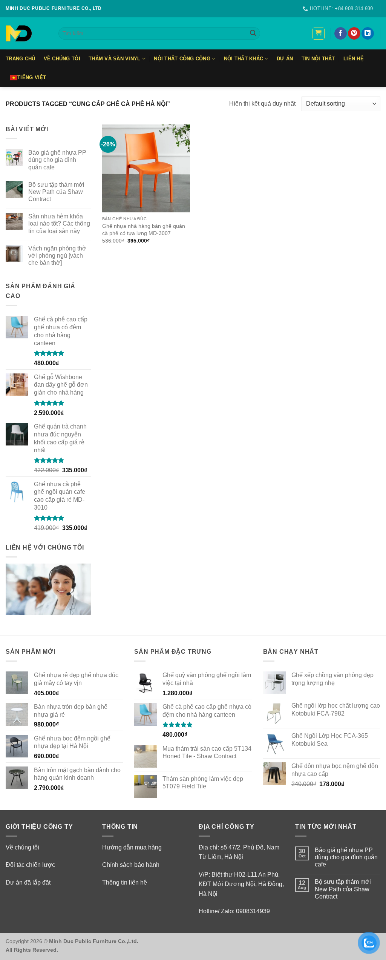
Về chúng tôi (22, 847)
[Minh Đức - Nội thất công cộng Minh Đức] (26, 33)
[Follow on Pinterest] (354, 33)
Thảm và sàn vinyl (114, 58)
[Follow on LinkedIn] (367, 33)
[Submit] (253, 33)
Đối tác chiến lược (30, 865)
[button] (318, 34)
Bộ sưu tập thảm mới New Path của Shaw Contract (56, 191)
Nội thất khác (243, 58)
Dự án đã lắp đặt (28, 882)
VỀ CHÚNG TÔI (62, 58)
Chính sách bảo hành (130, 865)
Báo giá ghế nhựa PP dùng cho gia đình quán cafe (57, 159)
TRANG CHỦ (20, 58)
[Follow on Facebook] (340, 33)
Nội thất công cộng (182, 58)
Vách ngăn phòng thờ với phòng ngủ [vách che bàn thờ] (57, 255)
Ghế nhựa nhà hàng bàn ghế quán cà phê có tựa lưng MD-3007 (143, 229)
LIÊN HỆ (353, 58)
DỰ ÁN (285, 58)
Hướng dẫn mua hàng (132, 847)
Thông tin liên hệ (124, 882)
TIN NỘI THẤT (318, 58)
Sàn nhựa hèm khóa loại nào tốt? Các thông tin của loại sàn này (59, 223)
